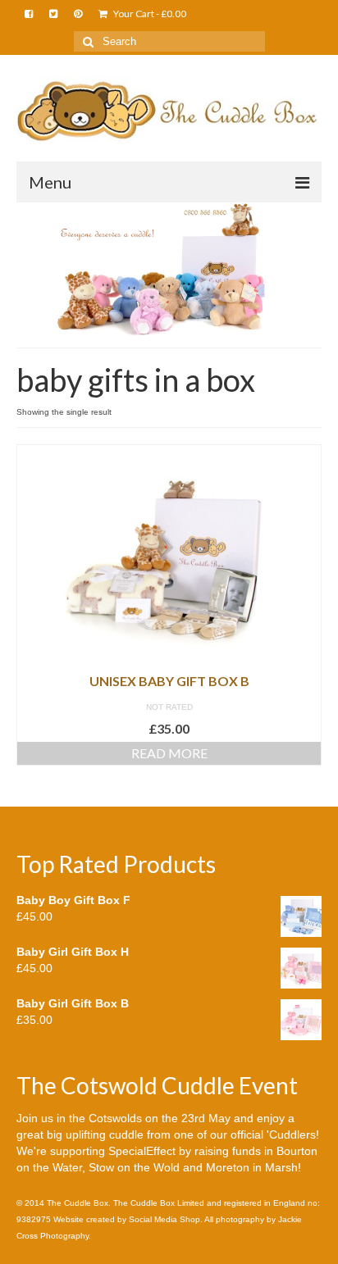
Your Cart (149, 13)
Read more (169, 753)
